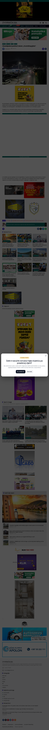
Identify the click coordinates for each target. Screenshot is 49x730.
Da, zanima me (20, 371)
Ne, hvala (29, 371)
